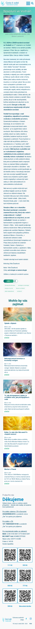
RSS (30, 623)
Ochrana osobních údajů (18, 619)
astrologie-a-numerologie (17, 270)
